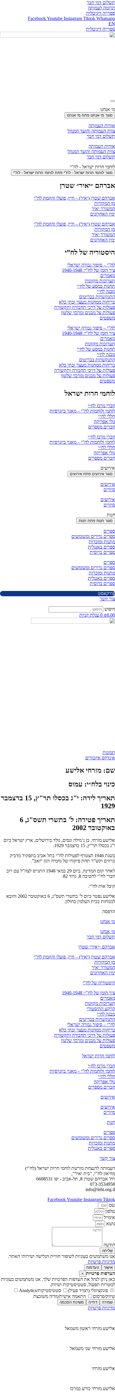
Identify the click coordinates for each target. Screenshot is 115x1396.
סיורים (109, 489)
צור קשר (107, 1158)
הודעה (108, 1244)
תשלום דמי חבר (101, 136)
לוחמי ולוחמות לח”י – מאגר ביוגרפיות (82, 410)
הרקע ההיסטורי (101, 1008)
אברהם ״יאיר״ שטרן (96, 946)
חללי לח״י (106, 416)
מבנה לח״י (106, 291)
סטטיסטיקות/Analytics (40, 1290)
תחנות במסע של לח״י (96, 286)
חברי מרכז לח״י (101, 405)
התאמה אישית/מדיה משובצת (60, 1296)
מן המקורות (104, 203)
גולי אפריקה (104, 421)
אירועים (108, 484)
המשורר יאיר (103, 208)
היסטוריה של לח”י (99, 982)
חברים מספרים (101, 426)
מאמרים (107, 275)
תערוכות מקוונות (100, 280)
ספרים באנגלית (101, 546)
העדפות (92, 1267)
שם (111, 1205)
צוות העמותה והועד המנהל (91, 130)
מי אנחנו (107, 921)
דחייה (92, 1302)
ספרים (109, 531)
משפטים (107, 317)
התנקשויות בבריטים (97, 296)
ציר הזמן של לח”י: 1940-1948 (88, 270)
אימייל (109, 1217)
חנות (111, 1122)
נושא (110, 1223)
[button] (108, 911)
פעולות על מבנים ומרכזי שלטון (88, 312)
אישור (108, 1267)
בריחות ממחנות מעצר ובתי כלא (87, 301)
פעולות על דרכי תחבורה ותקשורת (84, 307)
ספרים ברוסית (102, 552)
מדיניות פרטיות (101, 1261)
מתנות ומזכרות (102, 541)
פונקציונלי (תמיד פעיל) (88, 1290)
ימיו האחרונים (102, 213)
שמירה (107, 1302)
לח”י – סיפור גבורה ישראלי (91, 264)
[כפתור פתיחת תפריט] (112, 101)
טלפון (109, 1211)
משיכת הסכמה (72, 1302)
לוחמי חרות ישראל (98, 1055)
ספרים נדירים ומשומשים (93, 536)
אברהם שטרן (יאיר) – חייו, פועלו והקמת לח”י (74, 198)
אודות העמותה (101, 125)
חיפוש (109, 609)
